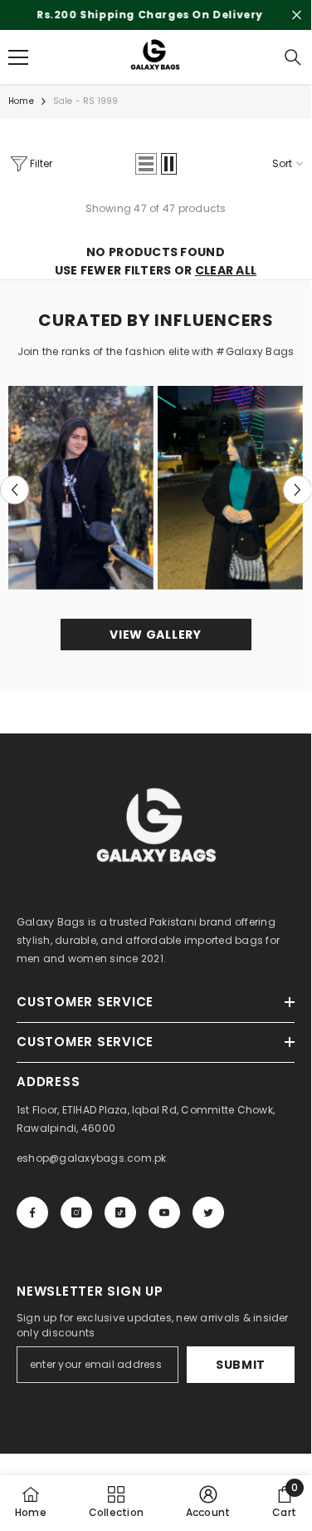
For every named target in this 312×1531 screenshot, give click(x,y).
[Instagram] (76, 1218)
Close (296, 18)
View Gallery (155, 640)
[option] (81, 493)
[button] (146, 169)
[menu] (18, 63)
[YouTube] (164, 1218)
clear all (226, 276)
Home (21, 107)
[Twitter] (208, 1218)
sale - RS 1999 (86, 107)
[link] (208, 1501)
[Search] (293, 63)
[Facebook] (32, 1218)
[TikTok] (120, 1218)
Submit (241, 1370)
